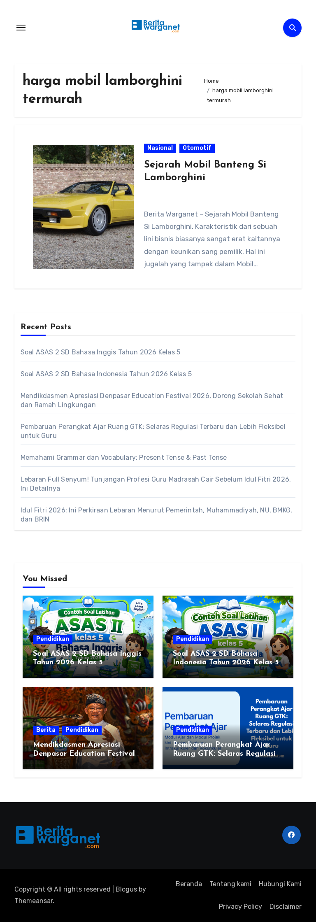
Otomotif (197, 147)
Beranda (189, 884)
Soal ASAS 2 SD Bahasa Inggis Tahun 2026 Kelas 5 (100, 352)
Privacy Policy (240, 906)
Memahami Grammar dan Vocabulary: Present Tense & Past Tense (124, 457)
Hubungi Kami (280, 884)
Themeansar (33, 901)
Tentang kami (230, 884)
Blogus (126, 889)
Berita (46, 729)
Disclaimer (286, 906)
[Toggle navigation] (21, 28)
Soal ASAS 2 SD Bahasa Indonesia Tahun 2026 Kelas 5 (106, 374)
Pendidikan (52, 639)
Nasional (160, 147)
